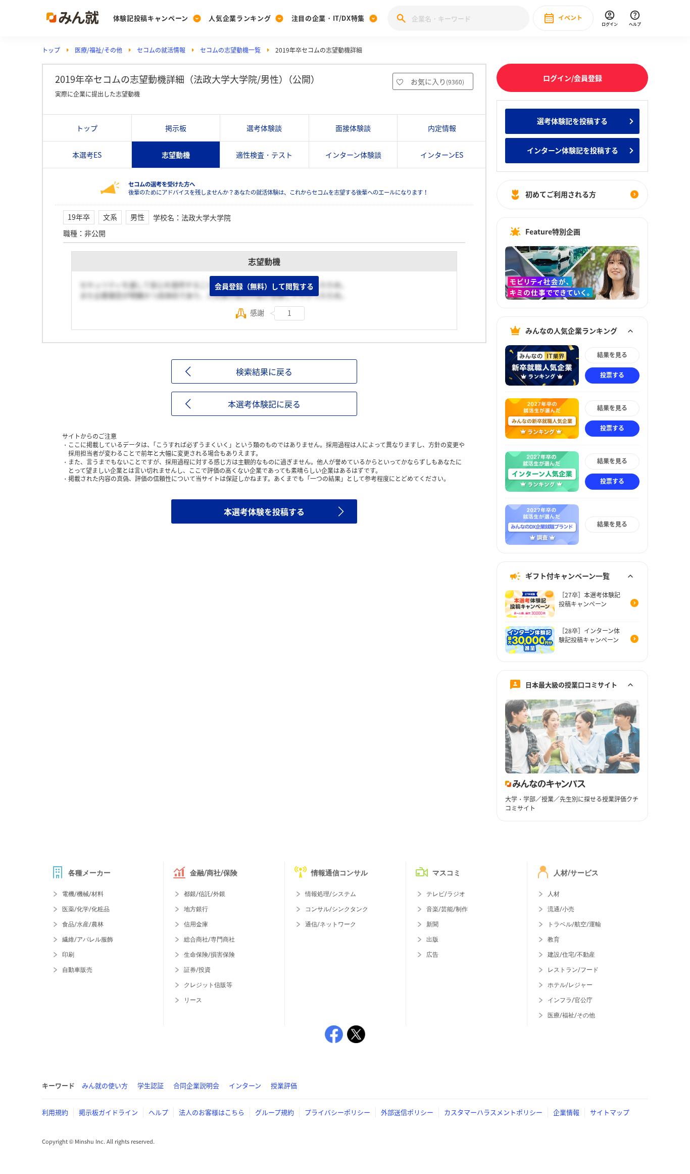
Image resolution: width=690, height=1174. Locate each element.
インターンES (441, 155)
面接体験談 (353, 128)
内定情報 (442, 128)
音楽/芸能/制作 (447, 909)
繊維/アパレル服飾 (87, 939)
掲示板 (175, 128)
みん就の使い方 (105, 1085)
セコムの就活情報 (161, 50)
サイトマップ (609, 1112)
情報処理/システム (330, 894)
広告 (432, 954)
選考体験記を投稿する (572, 121)
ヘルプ (158, 1112)
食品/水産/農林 (83, 924)
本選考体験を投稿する (264, 511)
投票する (612, 375)
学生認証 (150, 1085)
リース (193, 1000)
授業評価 (284, 1085)
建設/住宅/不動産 (571, 954)
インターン (245, 1085)
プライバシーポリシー (337, 1112)
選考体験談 (264, 128)
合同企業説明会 (196, 1085)
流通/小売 (561, 909)
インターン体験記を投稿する (572, 150)
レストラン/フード (573, 969)
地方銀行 (196, 909)
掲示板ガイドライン (108, 1112)
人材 (554, 894)
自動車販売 (77, 969)
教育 (554, 939)
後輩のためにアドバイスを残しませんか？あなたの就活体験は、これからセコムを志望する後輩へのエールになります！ (278, 188)
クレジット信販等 (208, 985)
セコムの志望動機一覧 (230, 50)
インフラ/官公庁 (570, 1000)
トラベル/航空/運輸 (574, 924)
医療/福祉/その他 (98, 50)
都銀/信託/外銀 (204, 894)
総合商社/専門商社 (209, 939)
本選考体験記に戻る (264, 404)
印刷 (68, 954)
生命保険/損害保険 (209, 954)
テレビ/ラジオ (445, 894)
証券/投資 (197, 969)
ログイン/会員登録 (572, 78)
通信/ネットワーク (330, 924)
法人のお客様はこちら (211, 1112)
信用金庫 (196, 924)
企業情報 (566, 1112)
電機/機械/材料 (83, 894)
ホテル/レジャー (570, 985)
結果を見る (612, 354)
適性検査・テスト (264, 155)
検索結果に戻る (264, 371)
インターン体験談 (353, 155)
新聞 (432, 924)
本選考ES (87, 155)
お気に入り (437, 81)
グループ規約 (274, 1112)
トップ (51, 50)
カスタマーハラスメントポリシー (493, 1112)
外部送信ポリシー (407, 1112)
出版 (432, 939)
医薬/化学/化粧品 (86, 909)
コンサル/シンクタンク (336, 909)
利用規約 (55, 1112)
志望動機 (176, 155)
